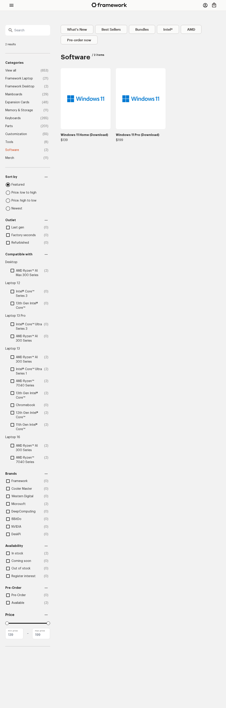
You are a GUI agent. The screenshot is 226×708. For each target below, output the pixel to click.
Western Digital (22, 496)
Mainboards (13, 94)
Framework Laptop (19, 78)
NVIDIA (16, 526)
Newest (16, 208)
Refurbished (20, 242)
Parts (9, 126)
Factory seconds (23, 235)
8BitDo (16, 519)
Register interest (23, 576)
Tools (9, 142)
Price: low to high (23, 192)
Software (12, 150)
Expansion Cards (17, 102)
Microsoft (18, 504)
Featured (17, 184)
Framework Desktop (19, 86)
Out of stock (20, 568)
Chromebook (25, 405)
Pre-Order (18, 595)
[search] (27, 30)
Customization (16, 134)
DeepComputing (23, 511)
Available (17, 602)
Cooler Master (21, 488)
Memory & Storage (19, 110)
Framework (19, 481)
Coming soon (21, 561)
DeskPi (16, 534)
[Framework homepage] (109, 5)
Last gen (17, 227)
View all (10, 70)
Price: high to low (23, 200)
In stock (17, 553)
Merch (9, 158)
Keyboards (13, 118)
